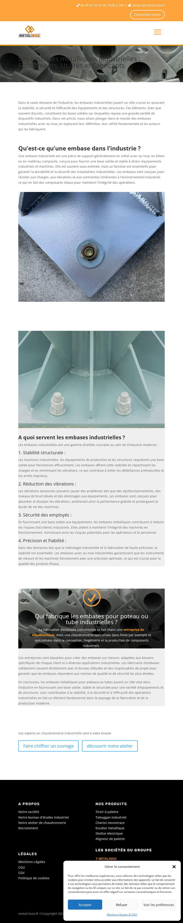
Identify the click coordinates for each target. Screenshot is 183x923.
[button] (174, 867)
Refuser (121, 904)
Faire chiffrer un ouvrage (48, 746)
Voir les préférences (158, 904)
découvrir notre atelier (110, 746)
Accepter (85, 904)
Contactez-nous (147, 14)
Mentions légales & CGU (122, 915)
